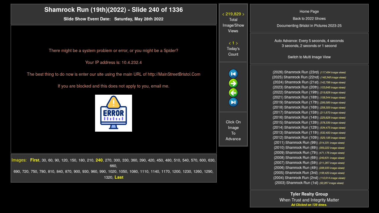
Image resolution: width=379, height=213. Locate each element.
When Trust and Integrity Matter (309, 197)
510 (177, 160)
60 (50, 160)
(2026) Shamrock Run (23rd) (296, 71)
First (34, 160)
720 (25, 171)
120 (64, 160)
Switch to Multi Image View (309, 56)
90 (57, 160)
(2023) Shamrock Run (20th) (296, 86)
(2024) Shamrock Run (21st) (296, 81)
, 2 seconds (307, 45)
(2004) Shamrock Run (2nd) (295, 177)
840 (60, 171)
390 (142, 160)
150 (73, 160)
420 (151, 160)
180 (81, 160)
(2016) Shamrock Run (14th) (296, 117)
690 (17, 171)
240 (99, 160)
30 (44, 160)
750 (34, 171)
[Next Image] (233, 86)
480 (168, 160)
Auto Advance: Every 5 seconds (299, 40)
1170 (165, 171)
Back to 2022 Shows (309, 18)
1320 (108, 177)
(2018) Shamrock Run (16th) (296, 106)
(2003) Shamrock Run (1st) (296, 182)
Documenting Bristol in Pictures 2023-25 (309, 25)
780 (42, 171)
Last (119, 177)
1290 (208, 171)
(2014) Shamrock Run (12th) (296, 127)
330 (125, 160)
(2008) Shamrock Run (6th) (296, 157)
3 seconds (290, 45)
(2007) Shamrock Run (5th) (296, 162)
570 (194, 160)
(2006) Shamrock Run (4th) (296, 167)
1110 (144, 171)
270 (108, 160)
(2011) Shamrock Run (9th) (296, 142)
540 (185, 160)
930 (85, 171)
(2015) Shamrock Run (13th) (296, 122)
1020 (112, 171)
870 (68, 171)
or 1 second (327, 45)
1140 (155, 171)
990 (102, 171)
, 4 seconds (334, 40)
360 (134, 160)
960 (94, 171)
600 (203, 160)
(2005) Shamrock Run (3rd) (296, 172)
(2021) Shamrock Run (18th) (296, 96)
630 (211, 160)
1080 (133, 171)
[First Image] (233, 77)
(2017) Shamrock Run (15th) (296, 111)
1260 (197, 171)
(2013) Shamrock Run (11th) (296, 132)
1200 (176, 171)
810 (51, 171)
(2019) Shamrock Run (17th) (296, 101)
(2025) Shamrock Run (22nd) (295, 76)
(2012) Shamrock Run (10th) (296, 137)
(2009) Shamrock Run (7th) (296, 152)
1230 (187, 171)
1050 (123, 171)
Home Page (309, 11)
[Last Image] (233, 105)
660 (113, 165)
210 (90, 160)
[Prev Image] (233, 96)
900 (77, 171)
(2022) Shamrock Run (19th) (296, 91)
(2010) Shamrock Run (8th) (296, 147)
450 (160, 160)
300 (117, 160)
